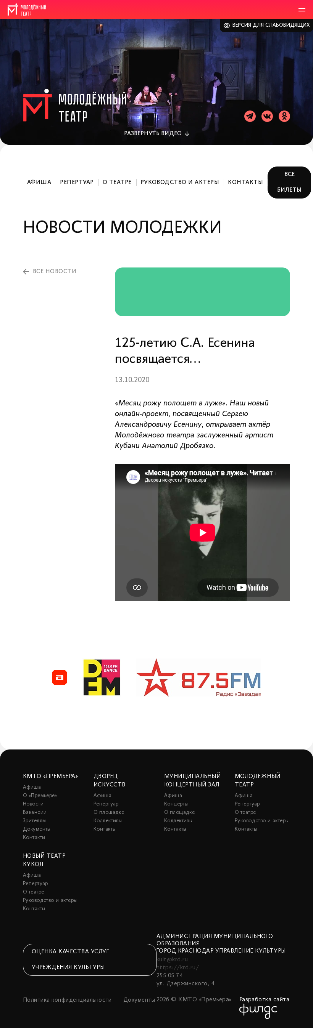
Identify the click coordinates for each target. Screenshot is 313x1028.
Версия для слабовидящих (271, 25)
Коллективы (108, 821)
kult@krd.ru (172, 960)
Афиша (39, 182)
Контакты (245, 182)
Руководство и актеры (179, 182)
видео (153, 134)
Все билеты (289, 182)
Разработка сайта (264, 1000)
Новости (33, 804)
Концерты (176, 804)
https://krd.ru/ (177, 968)
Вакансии (35, 812)
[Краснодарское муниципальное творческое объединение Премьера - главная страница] (27, 9)
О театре (117, 182)
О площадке (109, 812)
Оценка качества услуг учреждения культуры (70, 959)
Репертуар (77, 182)
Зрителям (34, 821)
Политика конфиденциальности (67, 1000)
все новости (54, 272)
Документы (37, 829)
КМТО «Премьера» (50, 776)
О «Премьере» (40, 796)
